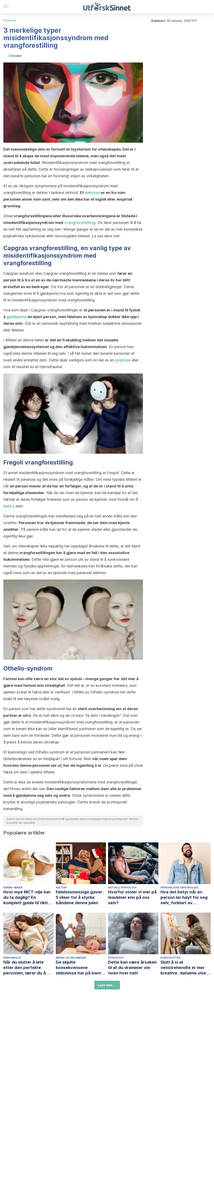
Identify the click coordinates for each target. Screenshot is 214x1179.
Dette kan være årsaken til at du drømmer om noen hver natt (132, 967)
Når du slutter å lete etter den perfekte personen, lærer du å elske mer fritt (24, 968)
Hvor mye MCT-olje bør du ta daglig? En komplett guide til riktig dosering (27, 897)
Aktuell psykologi (122, 887)
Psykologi (9, 20)
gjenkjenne (17, 317)
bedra (8, 506)
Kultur (61, 887)
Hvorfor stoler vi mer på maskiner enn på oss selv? (132, 897)
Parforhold (12, 957)
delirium (93, 192)
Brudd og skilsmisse (71, 957)
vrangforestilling (80, 222)
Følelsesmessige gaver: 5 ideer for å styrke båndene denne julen (80, 897)
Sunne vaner (12, 887)
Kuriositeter (170, 957)
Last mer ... (107, 985)
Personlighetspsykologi (179, 887)
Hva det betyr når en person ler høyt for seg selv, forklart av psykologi (184, 897)
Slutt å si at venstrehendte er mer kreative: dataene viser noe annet (184, 968)
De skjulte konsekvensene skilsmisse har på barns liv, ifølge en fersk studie (81, 968)
